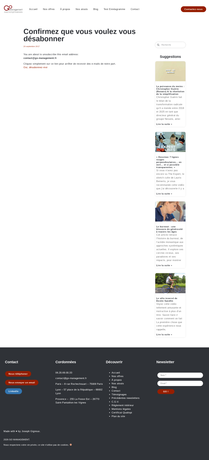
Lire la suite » (164, 124)
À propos (65, 9)
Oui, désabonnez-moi (35, 67)
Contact (135, 9)
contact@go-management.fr (71, 378)
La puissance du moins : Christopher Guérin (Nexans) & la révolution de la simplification (170, 90)
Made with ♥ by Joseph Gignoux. (22, 431)
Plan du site (118, 416)
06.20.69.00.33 (63, 372)
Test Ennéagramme (114, 9)
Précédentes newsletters (126, 398)
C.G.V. (115, 401)
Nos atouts (82, 9)
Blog (95, 9)
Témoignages (119, 394)
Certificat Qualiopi (122, 412)
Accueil (33, 9)
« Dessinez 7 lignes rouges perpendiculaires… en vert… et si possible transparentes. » (169, 162)
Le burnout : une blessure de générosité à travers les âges (169, 229)
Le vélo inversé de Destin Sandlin (166, 299)
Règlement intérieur (123, 405)
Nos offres (49, 9)
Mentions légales (121, 409)
